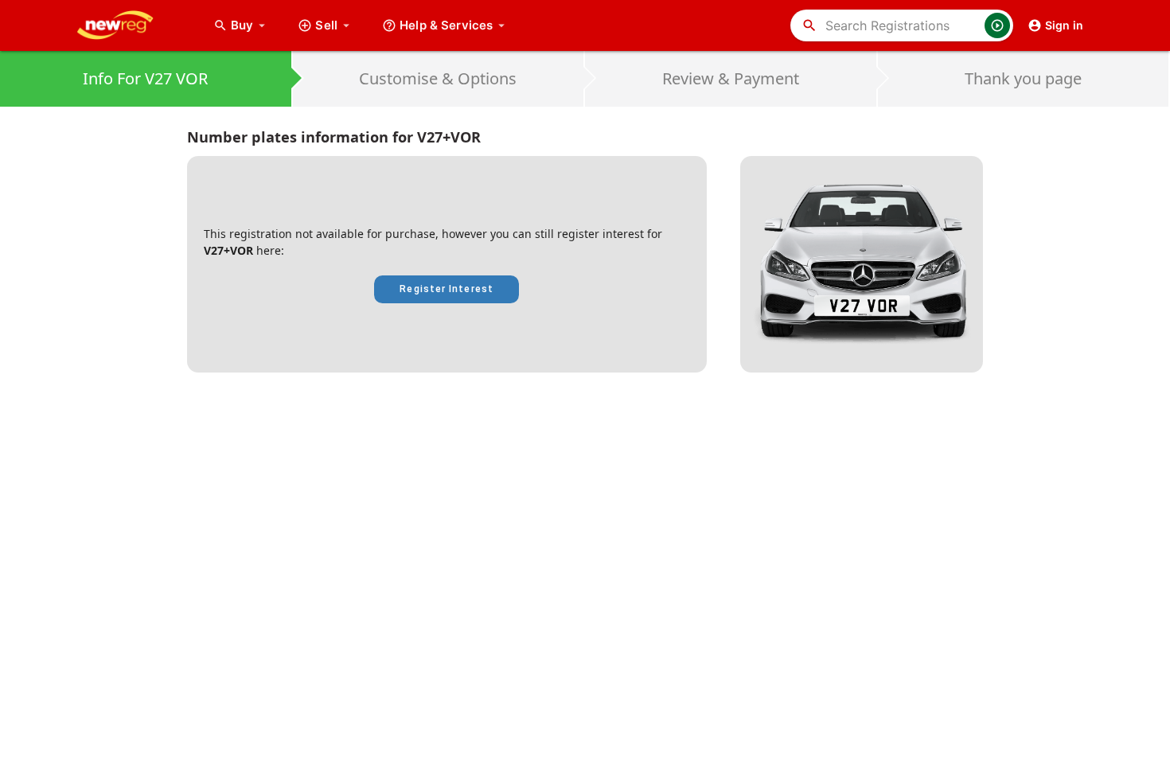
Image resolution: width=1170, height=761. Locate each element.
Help (446, 25)
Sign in (1064, 25)
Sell (326, 25)
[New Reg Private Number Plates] (127, 25)
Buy (250, 25)
